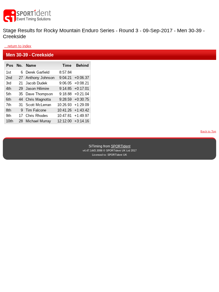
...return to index (17, 46)
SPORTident (120, 146)
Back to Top (208, 131)
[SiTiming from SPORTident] (27, 16)
